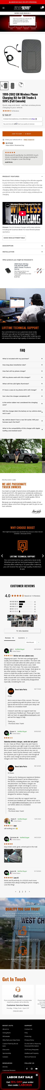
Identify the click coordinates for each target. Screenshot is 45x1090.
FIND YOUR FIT (29, 139)
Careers (5, 1057)
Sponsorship (7, 1053)
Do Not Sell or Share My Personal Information (33, 1045)
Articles (5, 1067)
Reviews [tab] (8, 638)
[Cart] (41, 8)
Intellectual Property (32, 1053)
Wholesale (6, 1036)
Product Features (11, 176)
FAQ (26, 1033)
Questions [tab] (21, 638)
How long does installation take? (14, 365)
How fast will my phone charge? (14, 371)
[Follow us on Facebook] (27, 1068)
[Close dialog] (37, 1075)
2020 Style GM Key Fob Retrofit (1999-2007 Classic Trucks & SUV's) (22, 266)
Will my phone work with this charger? (16, 377)
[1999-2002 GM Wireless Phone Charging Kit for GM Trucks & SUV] (10, 618)
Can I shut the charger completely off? (16, 396)
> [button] (29, 891)
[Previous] (3, 456)
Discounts (6, 1049)
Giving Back (7, 1033)
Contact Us (28, 1029)
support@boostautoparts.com (29, 715)
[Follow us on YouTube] (36, 1068)
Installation (8, 252)
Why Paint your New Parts (11, 1040)
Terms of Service (30, 1057)
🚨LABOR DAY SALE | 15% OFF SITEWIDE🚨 (23, 2)
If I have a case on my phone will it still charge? (20, 390)
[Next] (41, 456)
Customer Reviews (9, 1070)
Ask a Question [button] (23, 631)
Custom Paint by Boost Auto (10, 1045)
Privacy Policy (29, 1040)
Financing (28, 1036)
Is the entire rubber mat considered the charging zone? (20, 404)
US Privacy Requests (32, 1049)
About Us (6, 1029)
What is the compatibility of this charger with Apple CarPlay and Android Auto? (21, 429)
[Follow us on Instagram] (31, 1068)
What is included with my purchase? (16, 358)
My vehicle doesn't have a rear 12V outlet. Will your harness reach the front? (21, 421)
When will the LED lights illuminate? (16, 384)
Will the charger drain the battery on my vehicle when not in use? (22, 412)
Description (8, 246)
